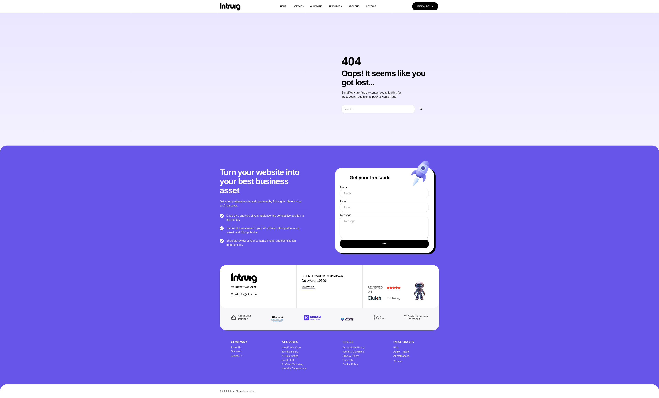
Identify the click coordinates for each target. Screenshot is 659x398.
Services (298, 6)
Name (344, 187)
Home (283, 6)
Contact (371, 6)
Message (345, 215)
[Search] (420, 109)
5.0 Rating (394, 298)
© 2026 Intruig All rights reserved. (238, 391)
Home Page (389, 96)
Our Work (316, 6)
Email (343, 201)
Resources (335, 6)
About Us (354, 6)
